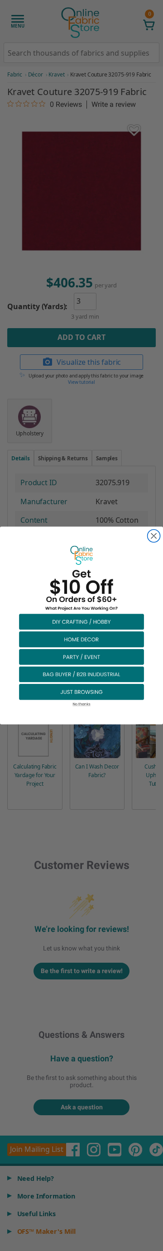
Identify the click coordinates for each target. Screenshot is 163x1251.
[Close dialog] (154, 536)
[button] (81, 621)
